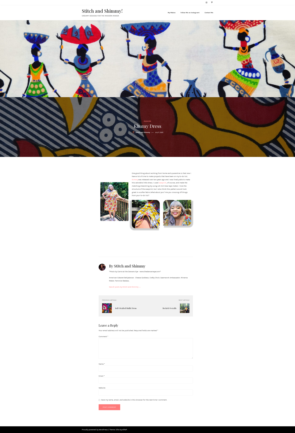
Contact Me (209, 13)
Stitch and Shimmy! (102, 11)
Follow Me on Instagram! (190, 13)
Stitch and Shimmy (143, 132)
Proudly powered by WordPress (95, 430)
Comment (103, 336)
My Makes (172, 13)
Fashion (147, 121)
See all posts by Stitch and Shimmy (125, 287)
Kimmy (135, 179)
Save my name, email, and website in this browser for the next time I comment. (134, 400)
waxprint (162, 183)
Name (102, 364)
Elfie (117, 430)
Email (102, 376)
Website (102, 388)
